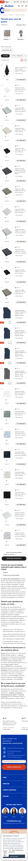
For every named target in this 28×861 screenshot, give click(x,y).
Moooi (21, 677)
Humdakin (4, 670)
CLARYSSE (4, 659)
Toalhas (5, 572)
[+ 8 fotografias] (7, 313)
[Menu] (1, 5)
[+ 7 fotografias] (7, 373)
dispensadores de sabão (8, 694)
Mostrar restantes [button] (14, 558)
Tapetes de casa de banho (11, 575)
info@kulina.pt (14, 821)
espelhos (11, 692)
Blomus (3, 653)
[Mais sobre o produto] (7, 90)
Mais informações (17, 850)
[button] (14, 55)
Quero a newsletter (14, 767)
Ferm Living (8, 664)
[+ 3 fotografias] (7, 70)
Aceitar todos (14, 856)
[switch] (5, 855)
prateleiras (18, 692)
